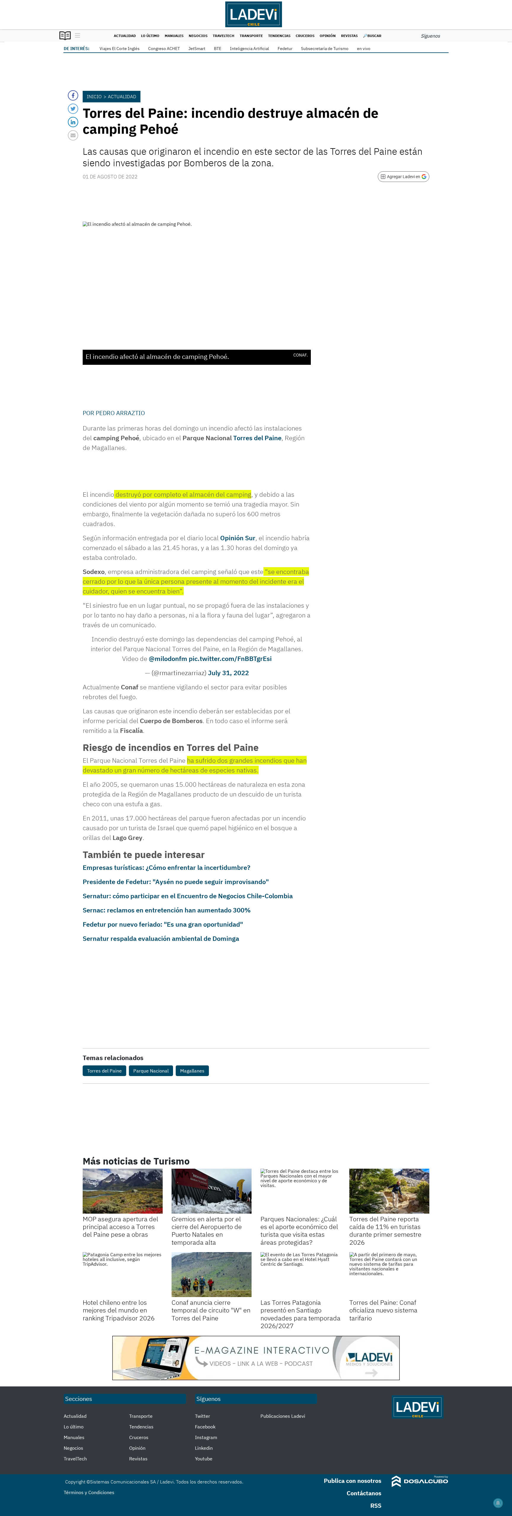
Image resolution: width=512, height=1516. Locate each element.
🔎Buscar (372, 35)
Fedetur (285, 48)
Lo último (150, 35)
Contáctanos (364, 1493)
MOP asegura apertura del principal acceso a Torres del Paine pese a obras (120, 1227)
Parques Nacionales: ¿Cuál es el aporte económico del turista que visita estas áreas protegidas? (299, 1230)
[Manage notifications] (498, 1503)
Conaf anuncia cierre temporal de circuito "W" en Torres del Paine (211, 1310)
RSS (375, 1505)
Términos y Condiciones (89, 1492)
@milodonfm (168, 658)
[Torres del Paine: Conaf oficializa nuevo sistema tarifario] (389, 1274)
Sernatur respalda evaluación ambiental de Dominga (161, 938)
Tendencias (279, 35)
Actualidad (125, 35)
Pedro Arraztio (120, 413)
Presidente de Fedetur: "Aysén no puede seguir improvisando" (176, 881)
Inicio (94, 96)
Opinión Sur (237, 537)
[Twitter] (73, 109)
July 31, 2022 (228, 672)
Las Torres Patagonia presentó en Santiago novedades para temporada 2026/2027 (300, 1314)
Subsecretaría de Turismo (324, 48)
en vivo (363, 48)
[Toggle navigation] (76, 36)
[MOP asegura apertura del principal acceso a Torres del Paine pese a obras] (123, 1191)
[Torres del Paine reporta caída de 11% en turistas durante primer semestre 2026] (389, 1191)
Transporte (251, 35)
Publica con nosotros (352, 1481)
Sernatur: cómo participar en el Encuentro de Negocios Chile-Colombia (188, 895)
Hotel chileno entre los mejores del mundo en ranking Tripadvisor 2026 (119, 1310)
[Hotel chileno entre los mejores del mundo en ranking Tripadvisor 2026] (123, 1274)
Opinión (328, 35)
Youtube (203, 1459)
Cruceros (305, 35)
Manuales (174, 35)
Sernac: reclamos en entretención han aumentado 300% (167, 910)
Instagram (206, 1437)
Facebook (205, 1427)
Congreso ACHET (164, 48)
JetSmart (196, 48)
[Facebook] (73, 95)
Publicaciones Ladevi (282, 1416)
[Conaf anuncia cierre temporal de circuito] (212, 1274)
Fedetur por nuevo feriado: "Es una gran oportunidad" (163, 924)
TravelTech (223, 35)
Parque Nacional (151, 1071)
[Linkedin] (73, 122)
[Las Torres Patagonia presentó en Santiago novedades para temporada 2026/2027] (300, 1274)
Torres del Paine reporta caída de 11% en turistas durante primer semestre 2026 (385, 1230)
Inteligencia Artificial (249, 48)
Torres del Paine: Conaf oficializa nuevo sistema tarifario (383, 1310)
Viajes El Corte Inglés (120, 48)
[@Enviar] (73, 135)
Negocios (198, 35)
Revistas (349, 35)
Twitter (202, 1416)
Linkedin (204, 1448)
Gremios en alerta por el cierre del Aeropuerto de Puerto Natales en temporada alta (207, 1230)
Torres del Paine (257, 437)
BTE (217, 48)
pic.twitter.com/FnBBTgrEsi (230, 658)
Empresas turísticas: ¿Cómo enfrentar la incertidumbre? (166, 867)
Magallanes (192, 1071)
